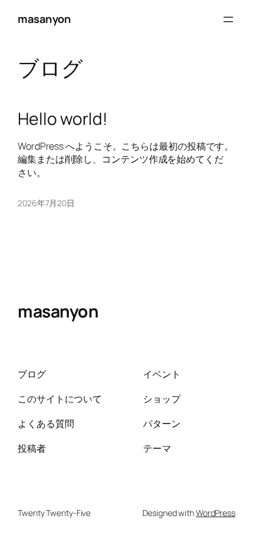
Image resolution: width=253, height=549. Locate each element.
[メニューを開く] (228, 19)
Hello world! (63, 119)
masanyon (44, 19)
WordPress (215, 512)
